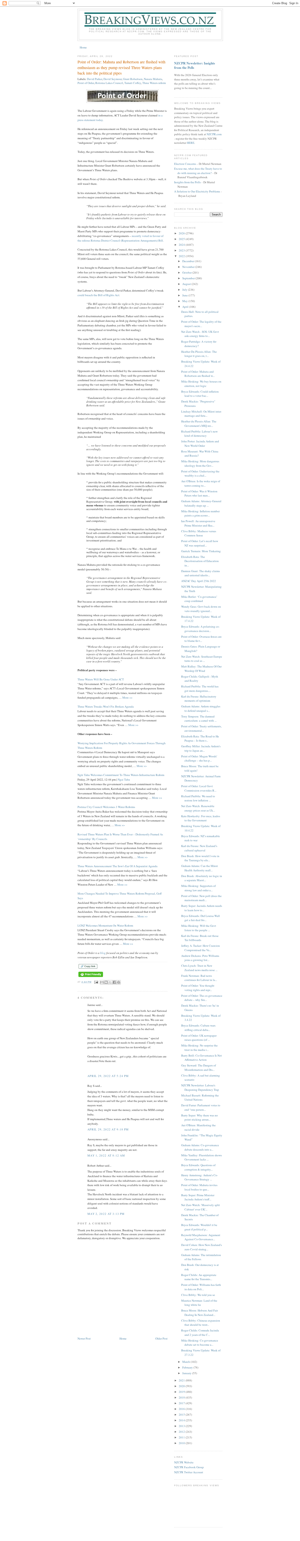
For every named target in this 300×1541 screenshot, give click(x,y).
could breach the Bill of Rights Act (98, 295)
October (187, 272)
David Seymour (112, 79)
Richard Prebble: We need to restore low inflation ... (198, 798)
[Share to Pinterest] (118, 982)
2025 (182, 239)
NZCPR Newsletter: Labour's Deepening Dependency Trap (200, 1087)
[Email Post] (96, 982)
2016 (182, 1409)
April (185, 307)
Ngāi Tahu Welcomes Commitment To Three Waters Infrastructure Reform (121, 775)
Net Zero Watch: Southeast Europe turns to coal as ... (201, 659)
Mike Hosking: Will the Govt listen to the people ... (198, 928)
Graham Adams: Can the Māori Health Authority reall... (199, 868)
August (187, 284)
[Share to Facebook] (114, 982)
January (187, 1373)
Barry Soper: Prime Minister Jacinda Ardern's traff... (197, 1197)
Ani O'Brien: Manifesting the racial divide (198, 1127)
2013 (182, 1426)
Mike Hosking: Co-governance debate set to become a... (199, 1342)
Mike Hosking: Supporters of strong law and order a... (198, 888)
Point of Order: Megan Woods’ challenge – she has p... (199, 758)
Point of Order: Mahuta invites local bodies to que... (199, 1187)
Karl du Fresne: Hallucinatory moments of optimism (198, 698)
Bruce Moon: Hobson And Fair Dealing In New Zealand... (199, 1312)
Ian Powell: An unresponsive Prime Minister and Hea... (198, 523)
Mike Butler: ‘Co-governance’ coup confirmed (199, 599)
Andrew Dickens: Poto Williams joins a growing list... (200, 958)
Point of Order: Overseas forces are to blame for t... (201, 639)
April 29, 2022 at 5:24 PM (108, 1076)
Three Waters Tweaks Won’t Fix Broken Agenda (106, 706)
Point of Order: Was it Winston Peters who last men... (199, 493)
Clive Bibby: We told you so (198, 1295)
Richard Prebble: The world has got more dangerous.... (200, 688)
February (187, 1367)
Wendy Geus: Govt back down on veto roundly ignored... (201, 609)
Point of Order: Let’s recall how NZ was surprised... (199, 543)
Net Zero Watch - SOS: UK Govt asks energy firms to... (200, 334)
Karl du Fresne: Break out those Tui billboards (200, 938)
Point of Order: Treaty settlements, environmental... (201, 728)
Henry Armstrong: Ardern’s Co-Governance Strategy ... (199, 1177)
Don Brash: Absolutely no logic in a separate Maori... (201, 878)
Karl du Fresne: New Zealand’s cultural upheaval (199, 848)
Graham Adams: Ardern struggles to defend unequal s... (200, 708)
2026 (182, 233)
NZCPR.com (214, 134)
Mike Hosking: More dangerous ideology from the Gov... (200, 463)
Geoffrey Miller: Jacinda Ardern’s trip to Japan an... (200, 748)
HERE (190, 143)
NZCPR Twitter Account (188, 1472)
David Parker (94, 79)
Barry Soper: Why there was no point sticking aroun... (199, 1117)
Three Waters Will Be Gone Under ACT (101, 679)
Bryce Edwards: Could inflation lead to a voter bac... (200, 394)
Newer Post (84, 1338)
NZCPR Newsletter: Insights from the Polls (194, 65)
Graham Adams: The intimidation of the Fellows (201, 1257)
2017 (182, 1403)
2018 (182, 1397)
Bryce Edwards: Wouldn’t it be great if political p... (199, 1227)
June (185, 295)
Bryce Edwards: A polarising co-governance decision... (200, 629)
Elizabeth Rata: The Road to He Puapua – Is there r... (200, 738)
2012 (182, 1432)
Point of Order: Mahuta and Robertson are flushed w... (198, 374)
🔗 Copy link (88, 966)
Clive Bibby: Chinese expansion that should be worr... (200, 1323)
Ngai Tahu (124, 779)
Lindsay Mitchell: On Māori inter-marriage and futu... (201, 413)
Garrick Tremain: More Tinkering (201, 551)
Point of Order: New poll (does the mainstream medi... (201, 898)
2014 (182, 1420)
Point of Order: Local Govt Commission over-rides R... (198, 788)
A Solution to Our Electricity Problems (197, 191)
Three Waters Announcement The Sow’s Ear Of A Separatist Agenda (117, 866)
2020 (182, 1386)
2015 (182, 1414)
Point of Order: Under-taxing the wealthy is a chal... (200, 473)
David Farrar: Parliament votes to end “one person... (200, 1107)
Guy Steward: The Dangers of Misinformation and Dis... (198, 1067)
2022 (182, 256)
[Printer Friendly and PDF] (91, 977)
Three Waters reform (154, 83)
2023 (182, 250)
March (186, 1362)
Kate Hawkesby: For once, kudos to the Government (200, 818)
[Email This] (102, 982)
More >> (127, 697)
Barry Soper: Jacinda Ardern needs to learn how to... (201, 908)
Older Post (161, 1338)
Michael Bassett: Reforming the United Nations (200, 1097)
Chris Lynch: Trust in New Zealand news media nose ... (199, 968)
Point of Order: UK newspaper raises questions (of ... (199, 1038)
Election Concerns (185, 164)
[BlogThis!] (106, 982)
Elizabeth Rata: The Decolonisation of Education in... (200, 561)
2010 (182, 1443)
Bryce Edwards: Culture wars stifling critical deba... (198, 1027)
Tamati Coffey (132, 83)
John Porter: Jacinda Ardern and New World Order (200, 443)
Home (83, 47)
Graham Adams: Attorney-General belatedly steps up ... (201, 503)
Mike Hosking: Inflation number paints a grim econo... (200, 513)
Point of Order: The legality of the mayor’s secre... (201, 324)
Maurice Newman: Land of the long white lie (199, 1303)
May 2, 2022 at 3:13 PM (106, 1214)
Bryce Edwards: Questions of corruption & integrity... (198, 1167)
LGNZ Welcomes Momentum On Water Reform (105, 925)
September (188, 278)
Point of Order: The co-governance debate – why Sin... (201, 998)
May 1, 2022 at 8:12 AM (106, 1155)
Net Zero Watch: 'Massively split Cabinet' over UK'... (200, 1207)
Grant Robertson (133, 79)
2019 (182, 1392)
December (188, 261)
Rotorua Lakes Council (109, 83)
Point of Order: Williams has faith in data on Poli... (201, 1287)
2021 (182, 1380)
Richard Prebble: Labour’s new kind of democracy (199, 433)
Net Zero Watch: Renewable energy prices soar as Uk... (198, 808)
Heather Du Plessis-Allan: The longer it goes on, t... (199, 354)
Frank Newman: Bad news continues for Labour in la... (199, 978)
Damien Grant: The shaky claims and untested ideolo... (200, 573)
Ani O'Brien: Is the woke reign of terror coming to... (200, 483)
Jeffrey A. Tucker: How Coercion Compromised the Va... (200, 948)
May (185, 301)
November (188, 267)
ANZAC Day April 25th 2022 (198, 581)
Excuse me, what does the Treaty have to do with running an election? (198, 171)
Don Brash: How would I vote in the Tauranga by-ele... (200, 858)
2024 (182, 245)
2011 (182, 1437)
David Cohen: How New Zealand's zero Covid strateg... (201, 1247)
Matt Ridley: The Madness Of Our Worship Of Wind (201, 668)
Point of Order (86, 83)
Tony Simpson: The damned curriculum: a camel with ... (199, 718)
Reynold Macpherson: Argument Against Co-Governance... (200, 1237)
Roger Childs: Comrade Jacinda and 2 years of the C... (200, 1332)
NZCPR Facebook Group (189, 1467)
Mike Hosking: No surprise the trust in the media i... (199, 1047)
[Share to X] (110, 982)
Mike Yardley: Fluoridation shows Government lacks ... (201, 1157)
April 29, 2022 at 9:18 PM (108, 1129)
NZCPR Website (183, 1462)
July (185, 290)
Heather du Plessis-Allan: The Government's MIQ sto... (198, 423)
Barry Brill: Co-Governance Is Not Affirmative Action (201, 1057)
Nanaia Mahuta (153, 79)
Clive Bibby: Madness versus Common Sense (198, 533)
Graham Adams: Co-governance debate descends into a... (200, 1147)
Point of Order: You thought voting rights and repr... (197, 988)
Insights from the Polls (187, 182)
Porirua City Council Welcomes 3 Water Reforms (106, 807)
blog (103, 953)
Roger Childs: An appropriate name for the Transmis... (198, 1277)
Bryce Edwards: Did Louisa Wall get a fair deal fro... (200, 918)
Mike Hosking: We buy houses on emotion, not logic (201, 383)
